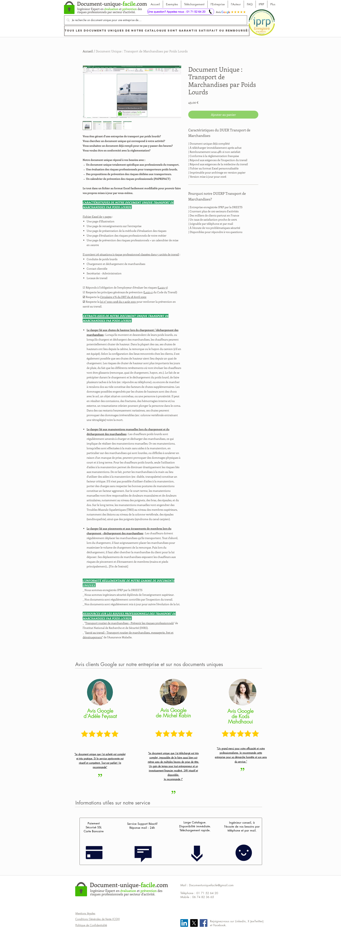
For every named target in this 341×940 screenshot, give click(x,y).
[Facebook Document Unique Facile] (203, 923)
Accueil (88, 51)
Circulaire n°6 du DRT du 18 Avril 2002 (123, 297)
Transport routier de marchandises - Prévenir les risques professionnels (129, 623)
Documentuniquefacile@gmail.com (211, 885)
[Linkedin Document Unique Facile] (184, 923)
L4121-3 (162, 287)
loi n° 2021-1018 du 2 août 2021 (118, 301)
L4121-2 (148, 292)
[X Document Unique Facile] (194, 923)
